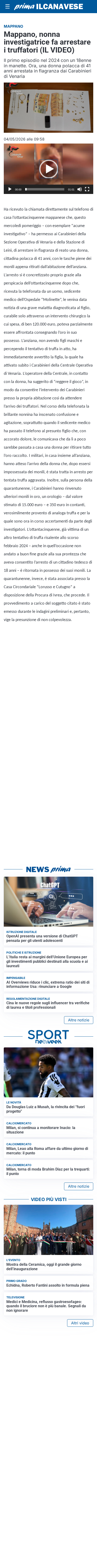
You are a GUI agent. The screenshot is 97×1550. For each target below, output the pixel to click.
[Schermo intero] (87, 189)
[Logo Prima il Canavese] (48, 6)
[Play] (10, 189)
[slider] (44, 189)
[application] (48, 169)
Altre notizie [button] (78, 1020)
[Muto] (79, 189)
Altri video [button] (80, 1323)
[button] (48, 168)
